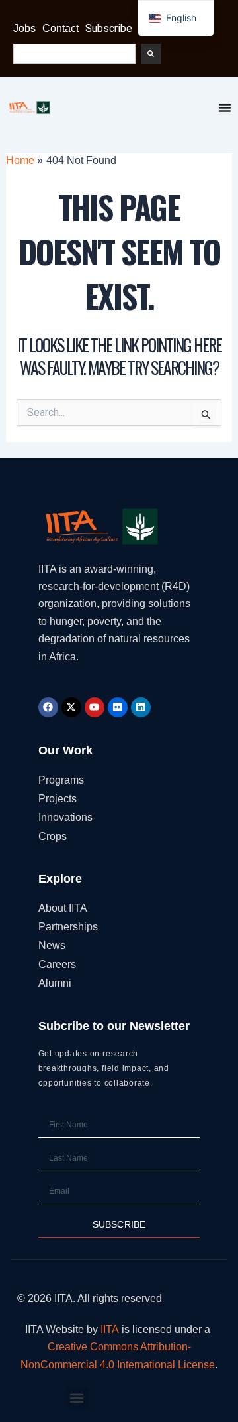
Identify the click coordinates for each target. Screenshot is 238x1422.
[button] (77, 1398)
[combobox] (74, 54)
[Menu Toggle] (224, 107)
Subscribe (108, 28)
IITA (109, 1329)
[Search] (151, 54)
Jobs (24, 28)
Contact (60, 28)
